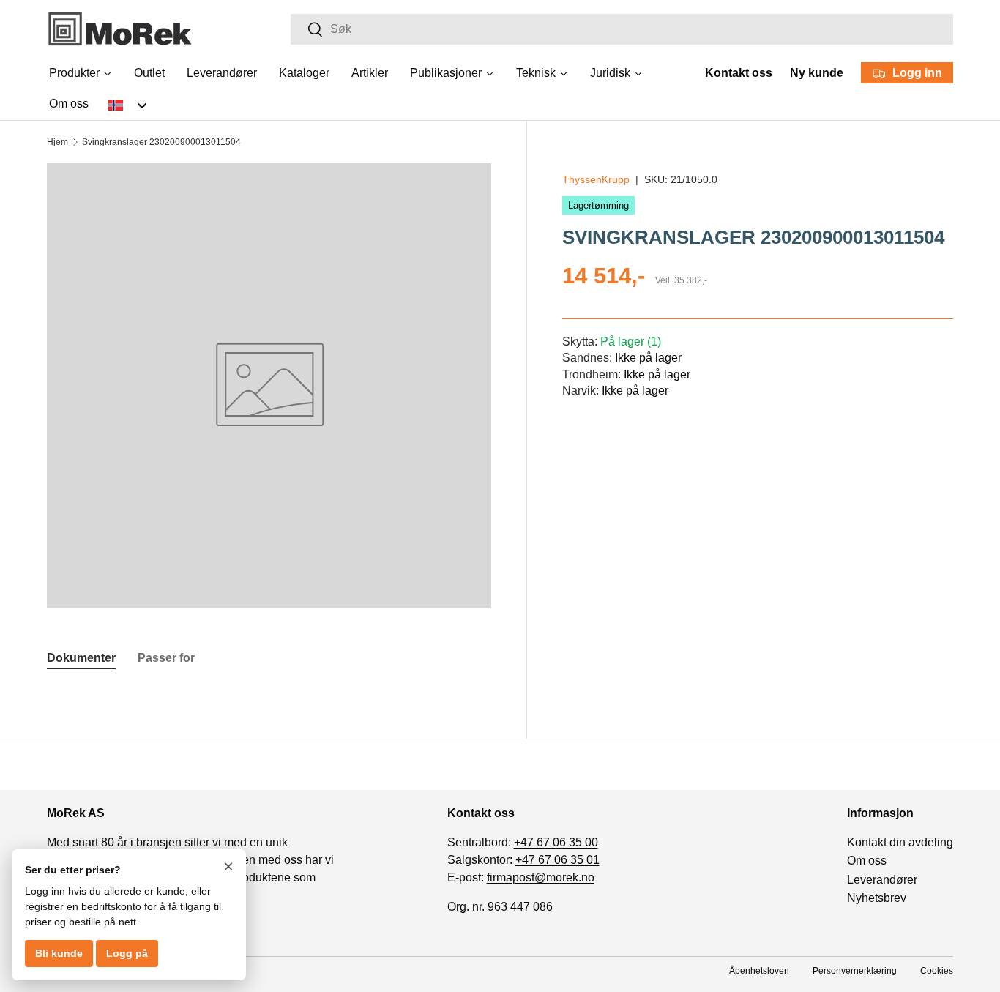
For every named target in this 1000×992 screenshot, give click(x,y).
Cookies (936, 971)
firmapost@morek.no (540, 877)
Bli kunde (59, 953)
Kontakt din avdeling (900, 842)
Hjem (57, 142)
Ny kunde (816, 73)
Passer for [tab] (166, 658)
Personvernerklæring (855, 971)
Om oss (867, 860)
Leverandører (882, 879)
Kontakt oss (738, 73)
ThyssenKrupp (596, 179)
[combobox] (622, 29)
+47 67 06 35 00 (556, 842)
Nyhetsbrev (876, 898)
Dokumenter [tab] (81, 658)
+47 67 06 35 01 (557, 860)
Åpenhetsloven (759, 971)
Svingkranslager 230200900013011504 (161, 142)
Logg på (127, 953)
